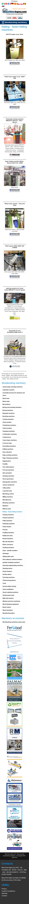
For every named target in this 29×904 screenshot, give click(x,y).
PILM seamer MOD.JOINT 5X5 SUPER (14, 246)
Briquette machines (9, 413)
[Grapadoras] (15, 3)
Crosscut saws (7, 443)
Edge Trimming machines (10, 458)
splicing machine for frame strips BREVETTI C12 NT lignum (14, 289)
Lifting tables (6, 488)
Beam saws (6, 401)
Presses (5, 529)
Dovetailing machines (9, 446)
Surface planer (7, 574)
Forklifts (5, 464)
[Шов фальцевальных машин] (3, 6)
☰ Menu (14, 1)
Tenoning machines (9, 577)
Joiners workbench (8, 485)
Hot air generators (8, 479)
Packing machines (8, 514)
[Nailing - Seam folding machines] (6, 3)
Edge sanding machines (10, 455)
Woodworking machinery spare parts (14, 622)
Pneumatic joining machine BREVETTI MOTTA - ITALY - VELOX (14, 120)
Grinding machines (8, 476)
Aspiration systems (8, 390)
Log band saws (7, 491)
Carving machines (8, 419)
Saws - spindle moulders (10, 550)
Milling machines (8, 497)
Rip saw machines (8, 541)
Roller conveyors (8, 544)
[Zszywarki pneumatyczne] (21, 3)
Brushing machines (9, 416)
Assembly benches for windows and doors (14, 394)
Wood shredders (8, 610)
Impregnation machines (10, 482)
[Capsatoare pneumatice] (24, 3)
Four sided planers (8, 467)
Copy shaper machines (10, 440)
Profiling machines (8, 532)
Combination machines (10, 434)
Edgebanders (7, 461)
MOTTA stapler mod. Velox (14, 34)
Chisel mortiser (7, 428)
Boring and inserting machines (12, 407)
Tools (4, 583)
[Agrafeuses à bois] (9, 3)
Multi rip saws (7, 508)
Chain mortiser (7, 422)
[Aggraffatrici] (3, 3)
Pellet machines (7, 520)
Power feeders (7, 526)
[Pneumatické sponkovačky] (18, 3)
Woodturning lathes (9, 613)
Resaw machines (8, 538)
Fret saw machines (8, 470)
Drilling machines (8, 449)
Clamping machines (9, 431)
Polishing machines (9, 523)
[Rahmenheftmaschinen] (12, 3)
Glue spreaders (7, 473)
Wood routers (7, 607)
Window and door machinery (11, 601)
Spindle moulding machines (11, 562)
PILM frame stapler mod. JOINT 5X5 (15, 77)
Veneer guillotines (8, 589)
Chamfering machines (9, 425)
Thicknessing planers (9, 580)
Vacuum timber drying (9, 586)
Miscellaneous (7, 499)
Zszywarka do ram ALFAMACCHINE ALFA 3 (14, 331)
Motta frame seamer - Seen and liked (15, 204)
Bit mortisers (6, 404)
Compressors (7, 437)
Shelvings (6, 553)
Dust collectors (7, 452)
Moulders (5, 505)
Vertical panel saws (8, 595)
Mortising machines (9, 502)
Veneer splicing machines (10, 592)
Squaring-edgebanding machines (13, 565)
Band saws (6, 398)
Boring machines (8, 410)
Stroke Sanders (7, 571)
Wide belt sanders (8, 598)
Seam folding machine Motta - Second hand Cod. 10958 (14, 162)
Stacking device (7, 568)
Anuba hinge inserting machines (12, 387)
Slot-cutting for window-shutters (12, 559)
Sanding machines (8, 547)
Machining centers (8, 494)
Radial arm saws (8, 535)
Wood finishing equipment (11, 604)
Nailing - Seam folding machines (12, 511)
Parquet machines (8, 517)
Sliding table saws (8, 556)
